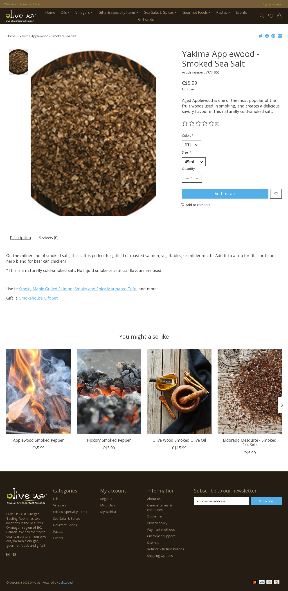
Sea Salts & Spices (66, 518)
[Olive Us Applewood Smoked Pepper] (38, 391)
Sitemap (153, 542)
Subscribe (266, 501)
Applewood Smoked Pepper (38, 440)
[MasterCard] (254, 582)
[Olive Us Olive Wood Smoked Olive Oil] (179, 391)
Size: (186, 152)
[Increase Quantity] (197, 178)
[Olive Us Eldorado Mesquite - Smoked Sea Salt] (250, 391)
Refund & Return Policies (165, 549)
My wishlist (108, 511)
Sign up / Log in (272, 4)
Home (50, 12)
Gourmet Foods (65, 525)
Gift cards (146, 19)
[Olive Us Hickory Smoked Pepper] (109, 391)
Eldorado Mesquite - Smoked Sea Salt (250, 442)
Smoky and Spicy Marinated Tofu (105, 288)
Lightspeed (65, 582)
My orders (108, 505)
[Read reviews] (198, 123)
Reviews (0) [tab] (48, 237)
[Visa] (262, 582)
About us (154, 498)
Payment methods (161, 529)
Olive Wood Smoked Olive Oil (179, 440)
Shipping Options (160, 555)
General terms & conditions (159, 507)
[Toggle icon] (262, 16)
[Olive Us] (20, 16)
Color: (188, 135)
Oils (55, 498)
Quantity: (189, 168)
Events (241, 12)
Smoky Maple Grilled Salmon (45, 288)
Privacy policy (157, 523)
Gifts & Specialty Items (70, 511)
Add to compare (198, 204)
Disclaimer (155, 516)
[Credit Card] (276, 582)
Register (106, 498)
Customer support (161, 536)
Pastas (58, 531)
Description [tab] (20, 237)
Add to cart (225, 193)
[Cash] (269, 582)
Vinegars (59, 505)
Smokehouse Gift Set (38, 298)
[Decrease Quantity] (187, 178)
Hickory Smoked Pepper (109, 440)
